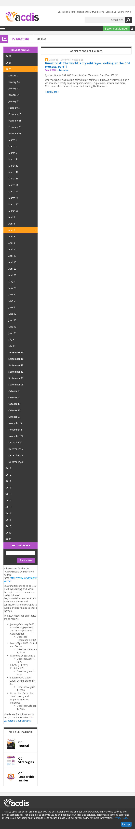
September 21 (15, 378)
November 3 (15, 423)
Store (101, 12)
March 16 (13, 172)
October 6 (13, 397)
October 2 (13, 391)
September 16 (15, 358)
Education (63, 70)
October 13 (14, 403)
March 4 (12, 146)
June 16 (12, 320)
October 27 (14, 416)
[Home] (22, 17)
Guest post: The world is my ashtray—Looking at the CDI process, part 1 (87, 65)
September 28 (15, 384)
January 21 (14, 94)
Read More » (52, 91)
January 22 (14, 101)
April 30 (12, 275)
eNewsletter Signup (87, 12)
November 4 (15, 429)
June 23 (12, 333)
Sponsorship (124, 12)
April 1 (11, 217)
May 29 (12, 288)
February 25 (14, 127)
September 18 (15, 365)
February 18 (14, 114)
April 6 (11, 230)
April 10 (12, 249)
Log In (61, 12)
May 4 (11, 281)
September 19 (15, 371)
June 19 (12, 326)
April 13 (12, 255)
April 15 (12, 262)
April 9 (11, 242)
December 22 (15, 455)
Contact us (111, 12)
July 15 (11, 345)
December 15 (15, 448)
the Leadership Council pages (18, 719)
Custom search (20, 545)
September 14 (15, 352)
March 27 (13, 204)
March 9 (12, 152)
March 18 (13, 178)
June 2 (11, 294)
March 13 (13, 165)
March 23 (13, 191)
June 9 (11, 307)
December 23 (15, 461)
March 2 (12, 139)
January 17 (14, 88)
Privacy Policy (121, 817)
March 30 (13, 210)
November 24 (15, 436)
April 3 (11, 223)
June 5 (11, 300)
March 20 (13, 185)
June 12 (12, 313)
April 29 (12, 268)
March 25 (13, 197)
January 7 (13, 75)
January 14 (14, 82)
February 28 (14, 133)
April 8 (11, 236)
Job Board (70, 12)
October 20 (14, 410)
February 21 (14, 120)
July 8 (11, 339)
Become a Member (116, 28)
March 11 (13, 159)
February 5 (14, 107)
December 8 (15, 442)
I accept (126, 824)
